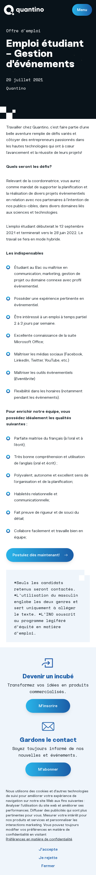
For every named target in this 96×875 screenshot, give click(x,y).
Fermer (48, 865)
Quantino (24, 10)
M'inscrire (48, 705)
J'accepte (48, 849)
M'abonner (48, 769)
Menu (82, 9)
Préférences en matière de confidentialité (39, 839)
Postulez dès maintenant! (37, 555)
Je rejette (48, 857)
